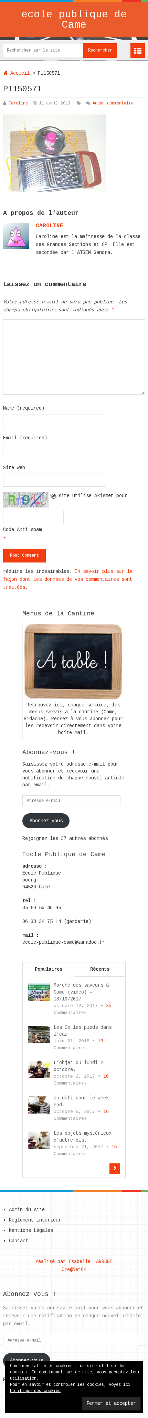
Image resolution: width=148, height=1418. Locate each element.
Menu (137, 50)
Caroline (18, 103)
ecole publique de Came (74, 20)
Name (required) (23, 408)
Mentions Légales (31, 1230)
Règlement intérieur (35, 1220)
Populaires (48, 969)
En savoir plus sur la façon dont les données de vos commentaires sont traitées (68, 579)
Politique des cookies (35, 1391)
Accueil (19, 73)
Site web (14, 467)
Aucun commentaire (113, 103)
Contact (18, 1241)
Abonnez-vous (46, 821)
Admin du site (27, 1210)
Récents (99, 969)
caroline (49, 226)
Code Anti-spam (22, 529)
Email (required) (25, 438)
